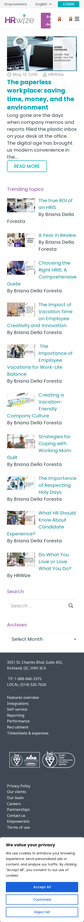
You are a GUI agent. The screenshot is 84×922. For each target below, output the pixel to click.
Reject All (42, 912)
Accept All (42, 887)
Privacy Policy (18, 785)
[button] (43, 4)
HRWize (55, 74)
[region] (42, 879)
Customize (42, 899)
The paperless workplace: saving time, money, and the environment (40, 95)
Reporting (15, 715)
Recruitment (17, 727)
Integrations (18, 703)
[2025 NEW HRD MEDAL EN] (59, 19)
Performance (18, 721)
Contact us (16, 815)
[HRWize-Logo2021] (19, 19)
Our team (15, 797)
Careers (14, 803)
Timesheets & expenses (28, 733)
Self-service (17, 709)
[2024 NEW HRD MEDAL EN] (70, 19)
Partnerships (18, 809)
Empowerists (18, 821)
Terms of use (18, 827)
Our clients (16, 791)
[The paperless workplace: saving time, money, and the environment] (42, 53)
